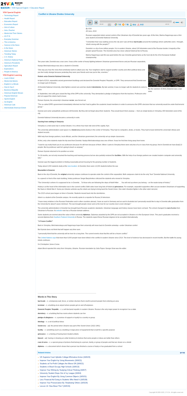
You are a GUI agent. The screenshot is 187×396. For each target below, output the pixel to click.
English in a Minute (11, 84)
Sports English (9, 99)
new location (72, 166)
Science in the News (11, 45)
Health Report (9, 18)
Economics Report (11, 24)
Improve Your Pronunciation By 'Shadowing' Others (60, 383)
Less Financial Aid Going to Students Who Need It (60, 380)
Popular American (11, 96)
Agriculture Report (11, 66)
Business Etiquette (11, 90)
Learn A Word (9, 78)
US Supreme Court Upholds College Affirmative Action (61, 357)
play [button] (90, 22)
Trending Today (10, 54)
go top (182, 353)
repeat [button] (109, 25)
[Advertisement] (60, 37)
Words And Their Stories (13, 33)
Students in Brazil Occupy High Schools (56, 367)
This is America (9, 42)
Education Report (37, 8)
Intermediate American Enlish (15, 108)
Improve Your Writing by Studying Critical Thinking (60, 370)
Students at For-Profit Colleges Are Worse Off (58, 364)
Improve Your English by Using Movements (57, 360)
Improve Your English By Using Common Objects (59, 376)
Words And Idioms (11, 81)
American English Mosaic (13, 93)
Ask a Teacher (9, 30)
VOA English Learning (12, 75)
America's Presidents (12, 63)
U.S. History (8, 57)
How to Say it (9, 87)
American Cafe (9, 105)
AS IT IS (7, 36)
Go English (8, 102)
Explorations (9, 69)
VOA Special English (20, 8)
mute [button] (174, 22)
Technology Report (11, 15)
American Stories (10, 51)
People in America (11, 72)
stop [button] (96, 22)
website (59, 211)
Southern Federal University (64, 217)
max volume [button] (182, 22)
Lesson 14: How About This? (51, 386)
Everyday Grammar (11, 39)
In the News (8, 48)
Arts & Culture (9, 27)
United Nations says (48, 238)
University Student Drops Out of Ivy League (57, 373)
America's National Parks (13, 60)
